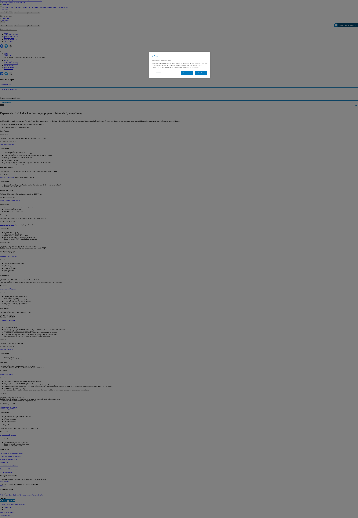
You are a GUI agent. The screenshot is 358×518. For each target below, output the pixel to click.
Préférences (158, 72)
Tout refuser (201, 72)
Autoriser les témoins (187, 72)
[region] (179, 65)
